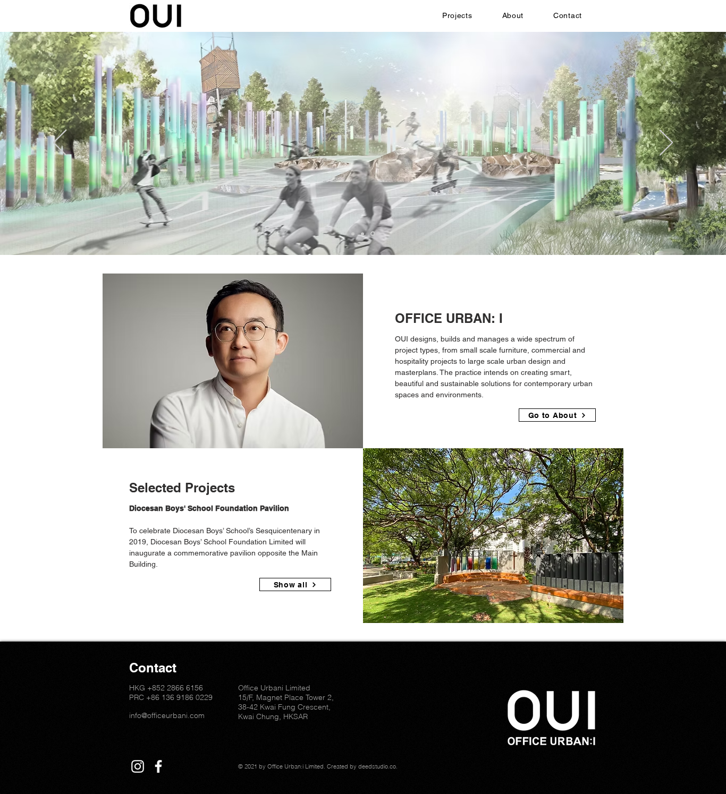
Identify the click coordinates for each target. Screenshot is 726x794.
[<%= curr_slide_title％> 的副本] (373, 233)
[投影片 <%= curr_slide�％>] (353, 234)
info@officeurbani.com (167, 715)
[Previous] (59, 143)
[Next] (666, 143)
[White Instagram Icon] (137, 766)
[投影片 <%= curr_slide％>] (364, 233)
